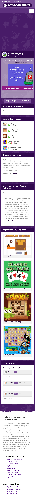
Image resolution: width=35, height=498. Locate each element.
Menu (31, 11)
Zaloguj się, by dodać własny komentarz (14, 368)
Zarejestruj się (16, 1)
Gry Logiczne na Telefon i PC (16, 459)
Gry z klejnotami (12, 493)
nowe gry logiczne (10, 220)
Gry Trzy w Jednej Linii (14, 464)
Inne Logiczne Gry (12, 472)
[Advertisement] (17, 32)
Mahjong (12, 56)
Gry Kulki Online (12, 461)
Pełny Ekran (24, 101)
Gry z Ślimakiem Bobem (14, 487)
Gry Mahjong (11, 466)
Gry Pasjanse (11, 468)
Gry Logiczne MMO (13, 470)
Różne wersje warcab (13, 491)
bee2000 (11, 383)
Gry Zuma (10, 477)
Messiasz (11, 372)
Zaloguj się (6, 1)
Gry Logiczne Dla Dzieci (14, 474)
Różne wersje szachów (14, 489)
